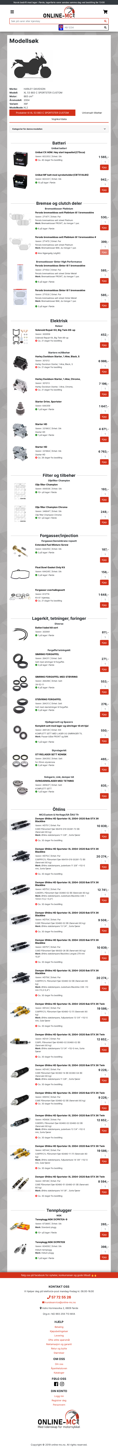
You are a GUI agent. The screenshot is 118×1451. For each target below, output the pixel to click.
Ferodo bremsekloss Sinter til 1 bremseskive (60, 265)
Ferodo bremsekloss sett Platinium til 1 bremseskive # (65, 237)
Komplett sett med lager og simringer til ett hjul (61, 725)
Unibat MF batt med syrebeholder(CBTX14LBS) (62, 174)
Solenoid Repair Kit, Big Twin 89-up (55, 330)
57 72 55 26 (61, 1297)
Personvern (59, 1404)
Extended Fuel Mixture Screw (51, 544)
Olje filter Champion (46, 484)
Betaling (59, 1326)
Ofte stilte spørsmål (59, 1339)
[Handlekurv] (105, 12)
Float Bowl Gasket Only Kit (50, 567)
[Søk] (105, 21)
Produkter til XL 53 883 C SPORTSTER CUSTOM (42, 112)
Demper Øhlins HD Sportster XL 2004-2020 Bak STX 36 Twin (70, 1003)
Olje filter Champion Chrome (51, 507)
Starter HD (41, 424)
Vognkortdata (59, 119)
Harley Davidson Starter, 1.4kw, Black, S (57, 356)
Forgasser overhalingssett (50, 589)
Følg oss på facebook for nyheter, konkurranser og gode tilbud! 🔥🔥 (59, 1275)
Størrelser (59, 1352)
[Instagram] (62, 1384)
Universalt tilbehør (92, 112)
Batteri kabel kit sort (46, 627)
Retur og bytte (59, 1348)
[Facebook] (56, 1384)
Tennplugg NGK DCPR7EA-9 (51, 1219)
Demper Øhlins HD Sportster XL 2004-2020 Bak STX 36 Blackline (67, 820)
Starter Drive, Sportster (48, 401)
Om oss (59, 1364)
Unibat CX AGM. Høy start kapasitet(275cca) (60, 152)
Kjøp (104, 167)
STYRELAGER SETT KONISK (50, 754)
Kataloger (59, 1372)
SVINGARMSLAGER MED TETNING (54, 780)
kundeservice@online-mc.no (60, 1302)
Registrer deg (59, 1400)
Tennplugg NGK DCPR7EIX (50, 1242)
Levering (59, 1335)
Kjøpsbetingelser (59, 1331)
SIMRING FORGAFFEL (47, 654)
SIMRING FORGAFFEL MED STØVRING (56, 676)
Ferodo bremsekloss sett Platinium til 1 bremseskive (64, 212)
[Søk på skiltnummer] (105, 27)
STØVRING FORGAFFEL (48, 699)
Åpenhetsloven (59, 1368)
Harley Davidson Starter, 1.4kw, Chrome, (58, 379)
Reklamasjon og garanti (59, 1344)
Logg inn (59, 1396)
